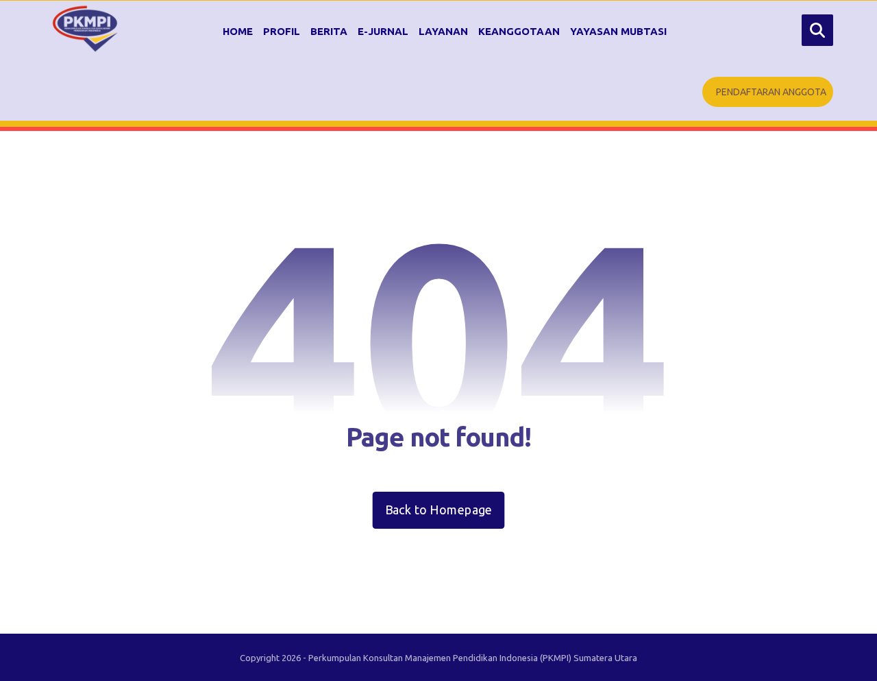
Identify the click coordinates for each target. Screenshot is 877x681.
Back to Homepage (439, 510)
